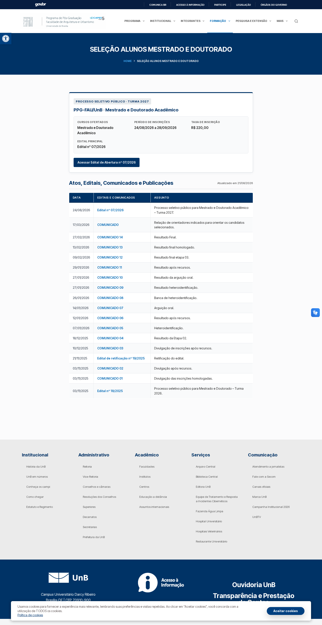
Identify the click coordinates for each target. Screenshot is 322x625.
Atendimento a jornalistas (268, 466)
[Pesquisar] (296, 21)
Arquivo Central (205, 466)
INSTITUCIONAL (160, 21)
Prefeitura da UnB (94, 537)
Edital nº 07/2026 (110, 210)
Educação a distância (153, 496)
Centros (144, 486)
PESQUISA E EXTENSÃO (251, 21)
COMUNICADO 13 (110, 247)
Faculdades (146, 466)
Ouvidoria (253, 585)
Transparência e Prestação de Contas (253, 599)
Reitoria (87, 466)
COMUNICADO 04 (110, 338)
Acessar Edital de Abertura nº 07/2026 (107, 162)
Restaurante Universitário (211, 541)
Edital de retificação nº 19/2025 (121, 358)
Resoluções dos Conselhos (99, 496)
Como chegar (35, 496)
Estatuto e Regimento (39, 507)
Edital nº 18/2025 (110, 391)
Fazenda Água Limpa (209, 511)
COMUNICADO (108, 225)
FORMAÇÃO (218, 21)
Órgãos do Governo (274, 4)
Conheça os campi (38, 486)
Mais (280, 21)
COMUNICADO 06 (110, 318)
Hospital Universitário (209, 521)
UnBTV (256, 517)
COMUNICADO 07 (110, 308)
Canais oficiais (261, 486)
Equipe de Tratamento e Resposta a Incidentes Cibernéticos (217, 499)
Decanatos (90, 517)
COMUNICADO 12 (110, 257)
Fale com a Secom (264, 476)
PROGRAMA (132, 21)
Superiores (89, 507)
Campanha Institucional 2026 (271, 507)
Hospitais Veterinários (209, 531)
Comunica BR (157, 4)
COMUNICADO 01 (110, 378)
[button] (5, 38)
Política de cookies (30, 615)
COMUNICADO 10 (110, 277)
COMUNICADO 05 (110, 328)
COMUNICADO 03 (110, 348)
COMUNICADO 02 (110, 368)
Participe (220, 4)
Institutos (144, 476)
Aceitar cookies (285, 611)
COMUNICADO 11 (109, 267)
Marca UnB (259, 496)
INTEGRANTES (190, 21)
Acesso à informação (190, 4)
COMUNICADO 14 (110, 237)
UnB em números (37, 476)
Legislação (243, 4)
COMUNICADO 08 (110, 298)
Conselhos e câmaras (96, 486)
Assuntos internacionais (154, 507)
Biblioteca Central (207, 476)
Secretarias (90, 527)
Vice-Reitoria (90, 476)
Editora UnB (203, 486)
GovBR (40, 4)
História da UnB (36, 466)
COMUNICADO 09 (110, 287)
